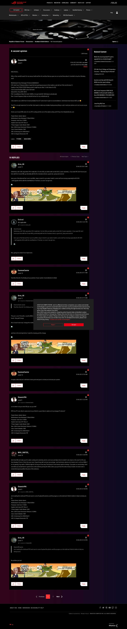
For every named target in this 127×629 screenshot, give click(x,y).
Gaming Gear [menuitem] (45, 15)
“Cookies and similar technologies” (60, 319)
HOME (20, 608)
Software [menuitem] (36, 10)
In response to (24, 225)
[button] (13, 147)
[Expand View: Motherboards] (18, 15)
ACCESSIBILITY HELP (37, 608)
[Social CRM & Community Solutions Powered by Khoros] (113, 625)
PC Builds (19, 139)
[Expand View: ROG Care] (31, 10)
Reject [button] (53, 325)
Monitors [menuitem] (35, 15)
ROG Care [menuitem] (27, 10)
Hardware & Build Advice (42, 41)
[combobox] (63, 29)
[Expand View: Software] (40, 10)
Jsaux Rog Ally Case (99, 103)
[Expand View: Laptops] (69, 10)
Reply (83, 147)
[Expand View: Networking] (60, 15)
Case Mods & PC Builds (100, 106)
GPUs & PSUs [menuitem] (24, 15)
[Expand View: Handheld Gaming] (83, 10)
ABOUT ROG (13, 608)
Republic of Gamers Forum (16, 41)
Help (111, 12)
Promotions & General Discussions (103, 61)
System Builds (27, 139)
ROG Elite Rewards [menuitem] (68, 15)
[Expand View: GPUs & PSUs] (29, 15)
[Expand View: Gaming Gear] (50, 15)
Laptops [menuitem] (66, 10)
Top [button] (12, 624)
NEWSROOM (26, 608)
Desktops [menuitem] (56, 10)
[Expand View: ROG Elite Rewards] (74, 15)
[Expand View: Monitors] (39, 15)
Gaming (97, 74)
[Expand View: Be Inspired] (21, 10)
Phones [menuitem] (88, 10)
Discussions (29, 41)
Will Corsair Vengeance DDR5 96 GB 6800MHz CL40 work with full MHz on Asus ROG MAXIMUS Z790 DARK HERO (104, 93)
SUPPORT (88, 3)
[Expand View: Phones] (92, 10)
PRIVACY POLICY (85, 613)
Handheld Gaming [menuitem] (77, 10)
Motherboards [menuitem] (13, 15)
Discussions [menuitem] (46, 10)
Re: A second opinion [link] (56, 41)
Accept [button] (74, 325)
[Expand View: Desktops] (61, 10)
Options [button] (114, 41)
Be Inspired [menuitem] (16, 10)
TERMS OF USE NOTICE (74, 613)
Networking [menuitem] (56, 15)
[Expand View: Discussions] (51, 10)
